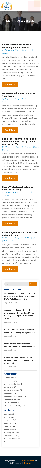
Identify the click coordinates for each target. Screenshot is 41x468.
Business (5, 102)
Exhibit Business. (27, 461)
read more (10, 84)
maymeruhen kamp (12, 50)
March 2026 (9, 429)
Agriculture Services (12, 399)
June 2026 (8, 420)
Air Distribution (10, 402)
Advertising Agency (12, 390)
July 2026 (8, 417)
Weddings (5, 53)
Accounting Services (12, 384)
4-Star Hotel (9, 378)
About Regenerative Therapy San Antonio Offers (20, 233)
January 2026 (9, 436)
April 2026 (8, 426)
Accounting (9, 381)
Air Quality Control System (14, 405)
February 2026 (10, 432)
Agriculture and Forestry (13, 396)
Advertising (8, 387)
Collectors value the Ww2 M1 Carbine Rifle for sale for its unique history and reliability (20, 360)
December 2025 (10, 439)
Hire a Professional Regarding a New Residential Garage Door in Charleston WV (19, 141)
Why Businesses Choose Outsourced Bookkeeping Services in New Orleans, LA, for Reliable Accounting (20, 296)
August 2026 (9, 414)
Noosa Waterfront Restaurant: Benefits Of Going (18, 188)
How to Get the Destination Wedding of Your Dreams (16, 46)
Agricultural (8, 393)
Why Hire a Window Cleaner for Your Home (19, 94)
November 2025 (10, 442)
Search (33, 284)
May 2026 (8, 423)
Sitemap (27, 463)
